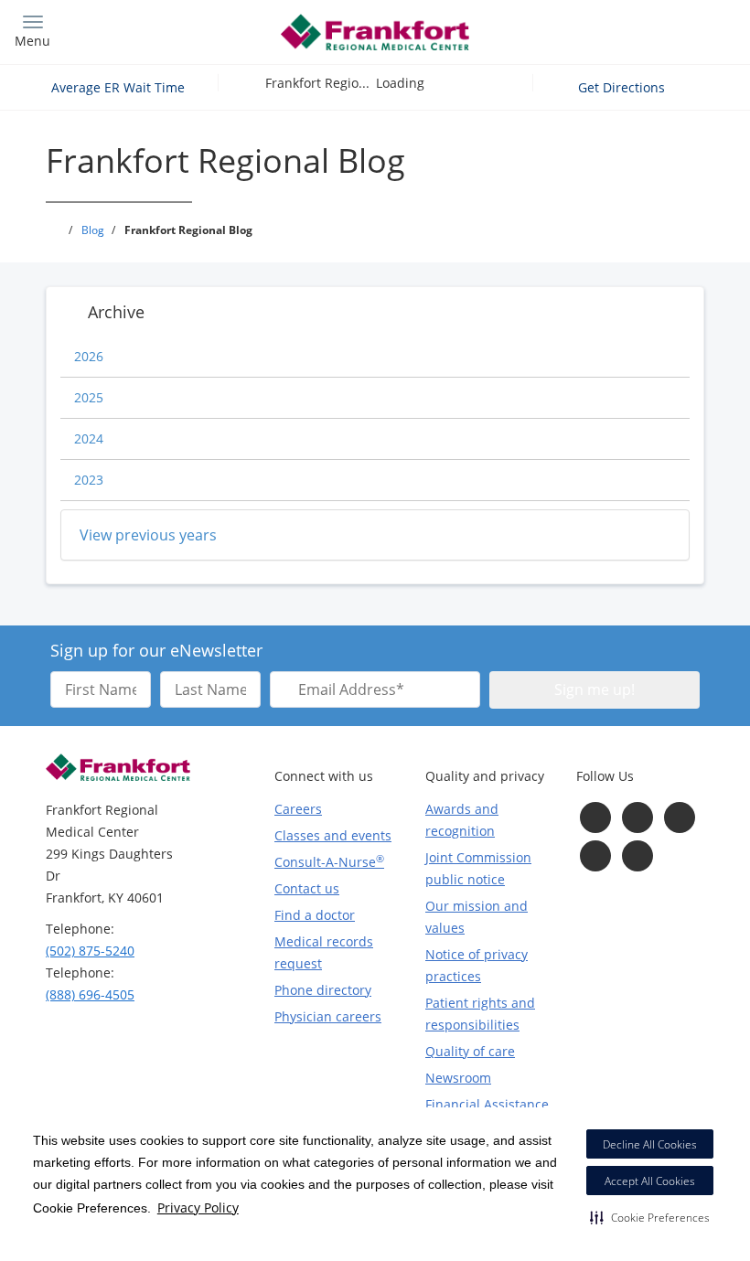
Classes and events (332, 835)
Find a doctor (314, 915)
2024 (88, 438)
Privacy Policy (198, 1207)
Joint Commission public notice (478, 868)
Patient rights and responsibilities (480, 1013)
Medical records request (323, 952)
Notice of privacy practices (476, 965)
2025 (88, 397)
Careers (298, 809)
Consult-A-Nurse (329, 861)
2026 (88, 356)
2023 (88, 479)
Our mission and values (476, 916)
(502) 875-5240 (90, 950)
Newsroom (458, 1077)
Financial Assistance (487, 1104)
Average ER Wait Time (118, 87)
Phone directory (322, 990)
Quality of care (470, 1051)
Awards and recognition (461, 819)
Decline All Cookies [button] (650, 1144)
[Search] (646, 30)
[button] (649, 1217)
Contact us (306, 888)
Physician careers (327, 1016)
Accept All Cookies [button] (650, 1181)
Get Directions (623, 87)
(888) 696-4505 (90, 994)
